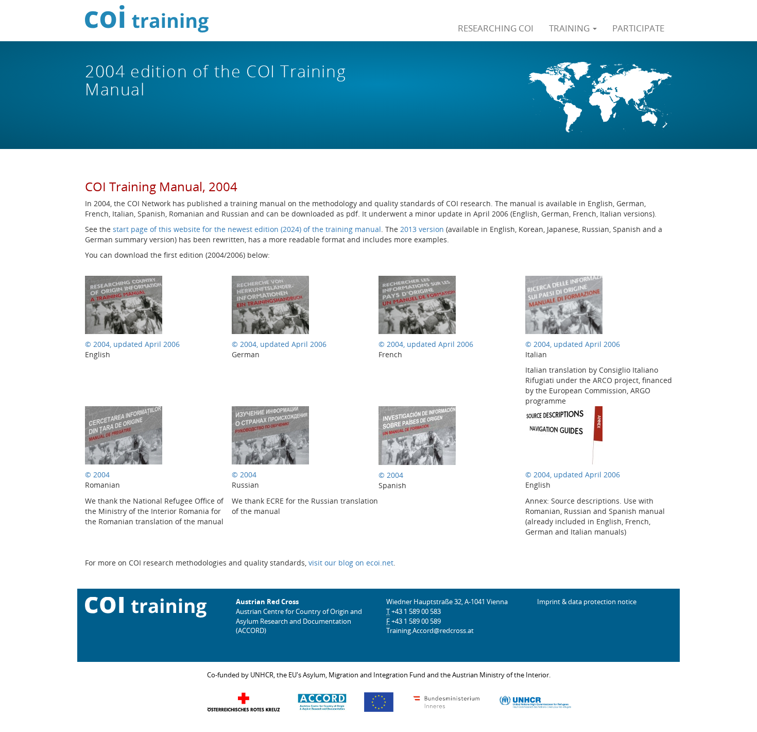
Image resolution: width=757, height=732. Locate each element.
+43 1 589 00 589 (416, 621)
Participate (638, 28)
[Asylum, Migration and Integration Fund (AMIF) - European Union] (379, 701)
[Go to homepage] (150, 21)
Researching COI (496, 28)
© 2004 (97, 474)
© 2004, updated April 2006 (132, 344)
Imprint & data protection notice (586, 601)
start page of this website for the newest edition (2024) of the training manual (247, 229)
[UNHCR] (535, 701)
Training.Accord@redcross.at (430, 630)
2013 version (422, 229)
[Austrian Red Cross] (244, 701)
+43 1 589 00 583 (416, 611)
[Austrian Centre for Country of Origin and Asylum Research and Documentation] (322, 701)
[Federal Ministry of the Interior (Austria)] (446, 701)
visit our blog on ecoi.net (350, 563)
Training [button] (570, 28)
